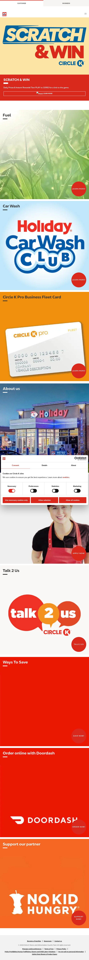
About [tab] (73, 465)
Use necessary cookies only (16, 500)
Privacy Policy (61, 949)
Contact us (58, 941)
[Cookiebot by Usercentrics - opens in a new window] (76, 458)
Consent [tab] (15, 465)
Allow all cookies (72, 500)
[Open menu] (85, 14)
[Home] (4, 14)
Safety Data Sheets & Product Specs (44, 954)
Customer (21, 3)
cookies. (66, 477)
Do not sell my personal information (71, 952)
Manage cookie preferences (31, 949)
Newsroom (48, 941)
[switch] (33, 491)
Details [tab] (44, 465)
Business (66, 3)
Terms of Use (49, 949)
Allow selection (44, 500)
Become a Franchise (34, 941)
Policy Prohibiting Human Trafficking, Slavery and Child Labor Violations (30, 952)
